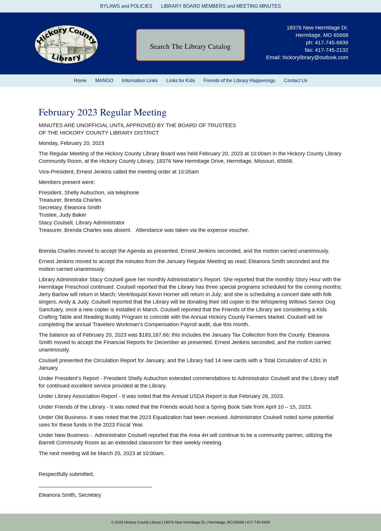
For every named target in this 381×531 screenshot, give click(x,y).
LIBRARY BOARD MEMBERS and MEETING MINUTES (221, 6)
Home (80, 80)
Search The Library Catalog (190, 46)
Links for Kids (180, 80)
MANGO (104, 80)
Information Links (140, 80)
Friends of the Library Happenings (239, 80)
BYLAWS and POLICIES (126, 6)
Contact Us (295, 80)
